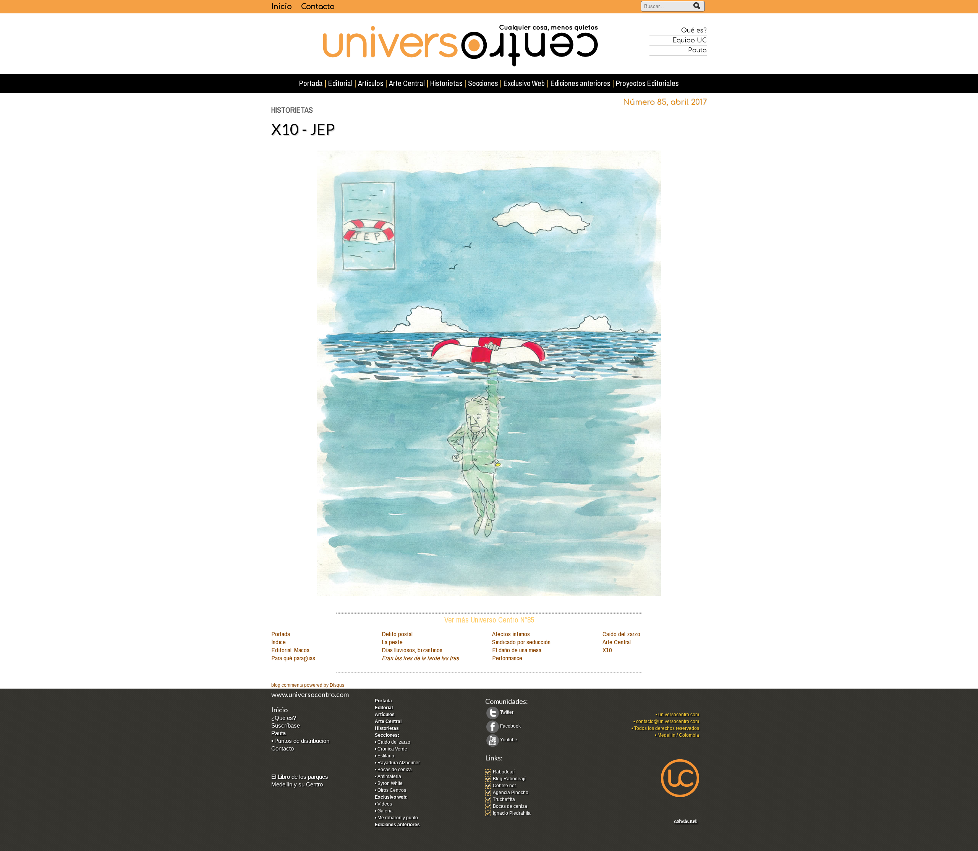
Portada (280, 633)
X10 (607, 649)
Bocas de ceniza (394, 769)
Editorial (384, 707)
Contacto (317, 6)
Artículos (385, 714)
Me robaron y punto (397, 817)
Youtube (508, 739)
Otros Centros (391, 790)
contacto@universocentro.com (667, 721)
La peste (392, 641)
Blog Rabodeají (509, 778)
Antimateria (389, 776)
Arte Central (616, 641)
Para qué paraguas (293, 657)
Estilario (385, 756)
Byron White (390, 783)
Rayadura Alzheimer (398, 762)
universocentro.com (678, 714)
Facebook (510, 726)
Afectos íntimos (511, 633)
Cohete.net (504, 785)
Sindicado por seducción (521, 641)
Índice (278, 641)
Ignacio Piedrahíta (512, 813)
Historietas (387, 728)
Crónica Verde (392, 749)
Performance (507, 657)
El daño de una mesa (516, 649)
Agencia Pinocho (510, 792)
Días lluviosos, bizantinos (412, 649)
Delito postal (397, 633)
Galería (385, 811)
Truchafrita (504, 799)
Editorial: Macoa (290, 649)
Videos (384, 804)
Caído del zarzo (621, 633)
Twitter (506, 712)
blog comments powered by (307, 685)
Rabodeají (504, 772)
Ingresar (279, 838)
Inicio (281, 6)
